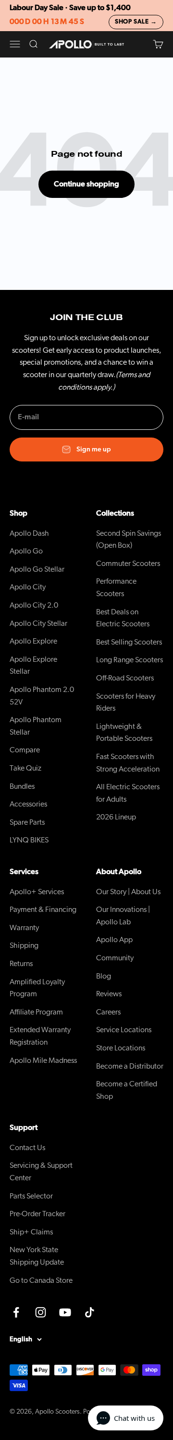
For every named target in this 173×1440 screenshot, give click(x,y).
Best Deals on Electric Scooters (122, 618)
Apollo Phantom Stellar (36, 726)
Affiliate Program (36, 1012)
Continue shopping (86, 184)
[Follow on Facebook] (16, 1312)
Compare (25, 750)
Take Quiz (25, 768)
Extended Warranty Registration (40, 1036)
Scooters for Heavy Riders (125, 702)
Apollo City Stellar (38, 623)
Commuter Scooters (128, 563)
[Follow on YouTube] (65, 1312)
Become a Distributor (129, 1066)
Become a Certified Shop (126, 1090)
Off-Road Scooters (125, 678)
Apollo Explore (33, 641)
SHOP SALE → (136, 22)
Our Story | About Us (128, 892)
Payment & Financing (43, 909)
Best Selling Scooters (129, 642)
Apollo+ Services (37, 892)
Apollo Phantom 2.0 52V (42, 696)
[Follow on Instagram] (40, 1312)
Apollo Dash (29, 533)
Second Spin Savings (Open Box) (128, 540)
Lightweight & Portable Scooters (124, 733)
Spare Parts (27, 822)
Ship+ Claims (31, 1232)
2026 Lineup (116, 817)
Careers (108, 1012)
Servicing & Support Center (41, 1172)
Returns (21, 964)
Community (115, 958)
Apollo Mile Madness (43, 1060)
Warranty (24, 928)
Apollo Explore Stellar (33, 666)
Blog (103, 976)
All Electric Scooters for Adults (128, 793)
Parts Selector (31, 1196)
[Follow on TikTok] (89, 1312)
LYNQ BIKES (29, 840)
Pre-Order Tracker (37, 1214)
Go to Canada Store (41, 1280)
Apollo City (28, 587)
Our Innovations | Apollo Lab (123, 916)
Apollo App (114, 940)
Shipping (24, 945)
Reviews (109, 994)
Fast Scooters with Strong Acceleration (128, 763)
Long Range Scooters (129, 660)
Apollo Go (26, 551)
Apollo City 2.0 (34, 605)
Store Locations (120, 1048)
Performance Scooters (116, 587)
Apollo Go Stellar (37, 569)
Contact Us (27, 1148)
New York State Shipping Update (37, 1256)
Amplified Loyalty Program (37, 988)
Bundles (22, 786)
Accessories (28, 804)
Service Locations (123, 1030)
